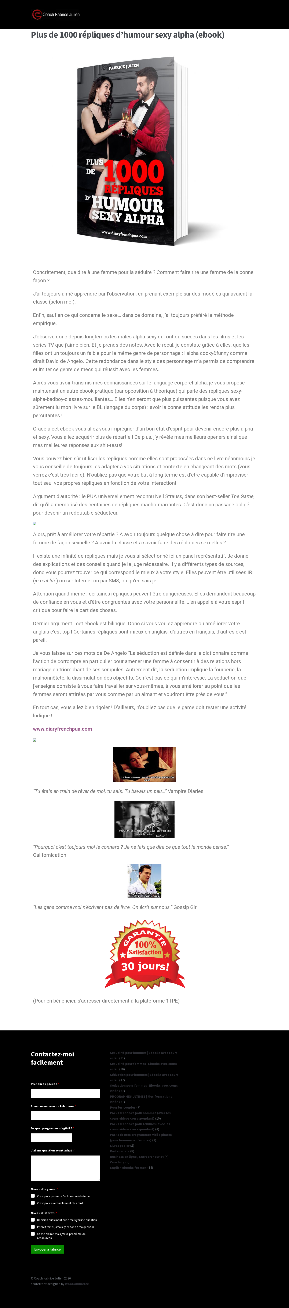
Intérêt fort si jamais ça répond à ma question (66, 1227)
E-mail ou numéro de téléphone (53, 1106)
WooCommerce (77, 1284)
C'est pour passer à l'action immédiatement (64, 1196)
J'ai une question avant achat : (53, 1150)
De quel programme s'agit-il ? (52, 1128)
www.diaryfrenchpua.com (62, 729)
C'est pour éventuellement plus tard (60, 1203)
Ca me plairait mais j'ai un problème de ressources (61, 1236)
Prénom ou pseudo (45, 1084)
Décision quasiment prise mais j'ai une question (67, 1220)
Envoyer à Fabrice (47, 1249)
